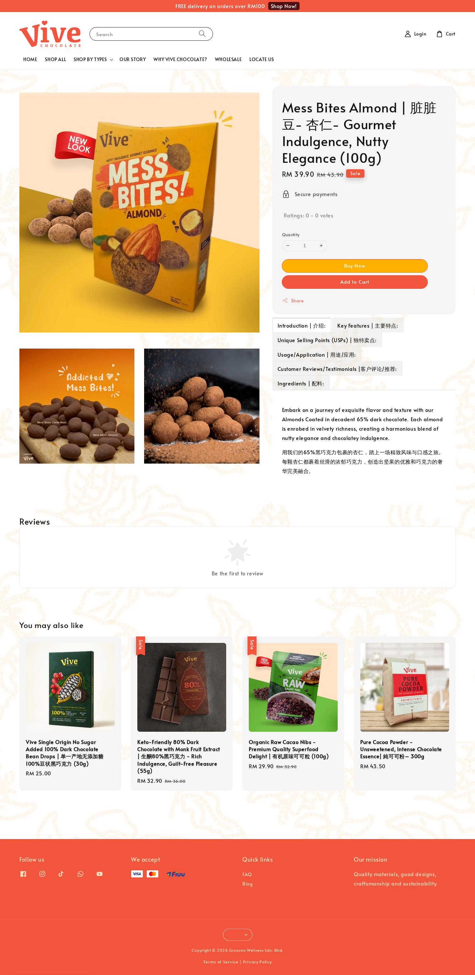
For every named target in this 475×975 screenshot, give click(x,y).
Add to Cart (354, 281)
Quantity (291, 234)
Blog (247, 884)
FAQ (247, 874)
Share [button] (297, 301)
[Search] (202, 33)
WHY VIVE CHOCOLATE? (180, 59)
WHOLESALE (228, 59)
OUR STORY (133, 59)
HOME (30, 59)
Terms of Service (220, 962)
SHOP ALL (55, 59)
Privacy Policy (257, 962)
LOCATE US (261, 59)
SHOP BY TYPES (90, 59)
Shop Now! (284, 5)
